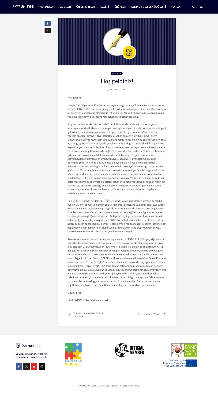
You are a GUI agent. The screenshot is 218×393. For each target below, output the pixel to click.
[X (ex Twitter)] (26, 366)
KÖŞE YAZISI (116, 74)
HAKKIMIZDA (45, 6)
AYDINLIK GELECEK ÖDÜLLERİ (148, 6)
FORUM (175, 6)
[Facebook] (19, 366)
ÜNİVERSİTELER (85, 6)
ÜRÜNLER (120, 6)
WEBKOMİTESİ (94, 386)
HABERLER (64, 6)
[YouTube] (34, 366)
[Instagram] (42, 366)
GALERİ (104, 6)
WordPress (134, 386)
